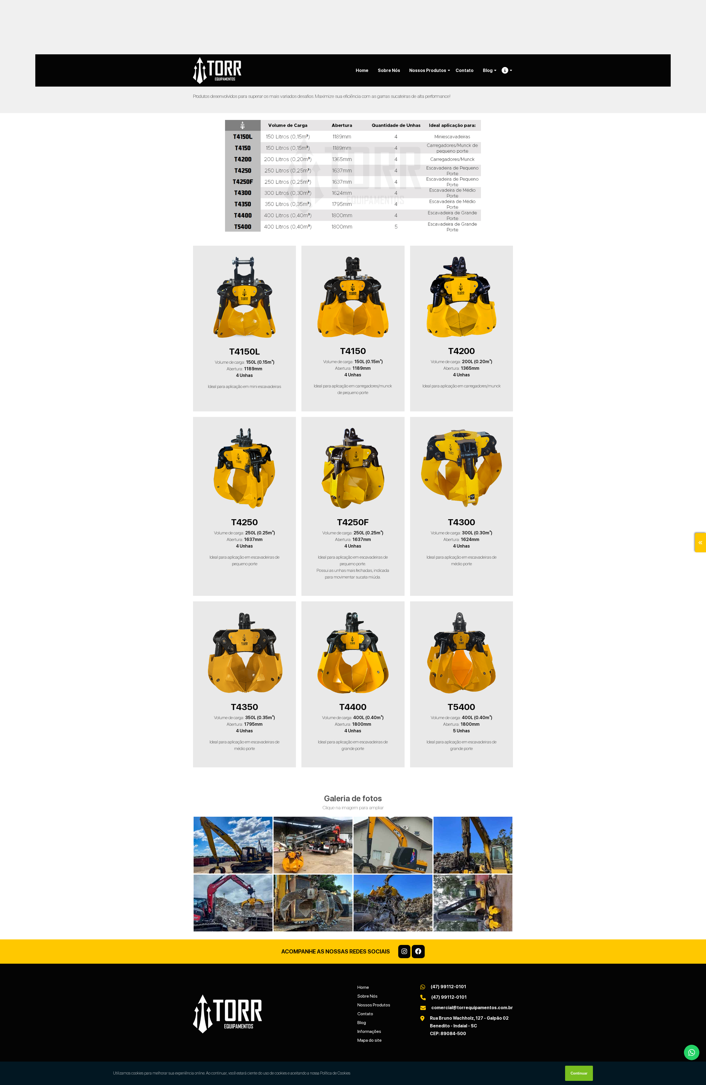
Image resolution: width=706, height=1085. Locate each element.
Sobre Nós (389, 70)
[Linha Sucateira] (233, 845)
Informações (369, 1031)
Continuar (579, 1073)
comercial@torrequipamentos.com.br (472, 1007)
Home (362, 70)
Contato (465, 70)
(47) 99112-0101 (448, 986)
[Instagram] (404, 951)
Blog (488, 70)
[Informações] (505, 70)
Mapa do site (369, 1040)
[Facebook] (418, 951)
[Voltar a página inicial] (217, 71)
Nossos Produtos (427, 70)
